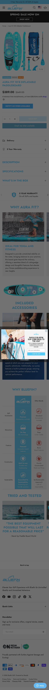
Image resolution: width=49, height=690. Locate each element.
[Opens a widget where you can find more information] (40, 686)
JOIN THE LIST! (36, 354)
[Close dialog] (46, 331)
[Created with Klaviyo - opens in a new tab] (24, 360)
